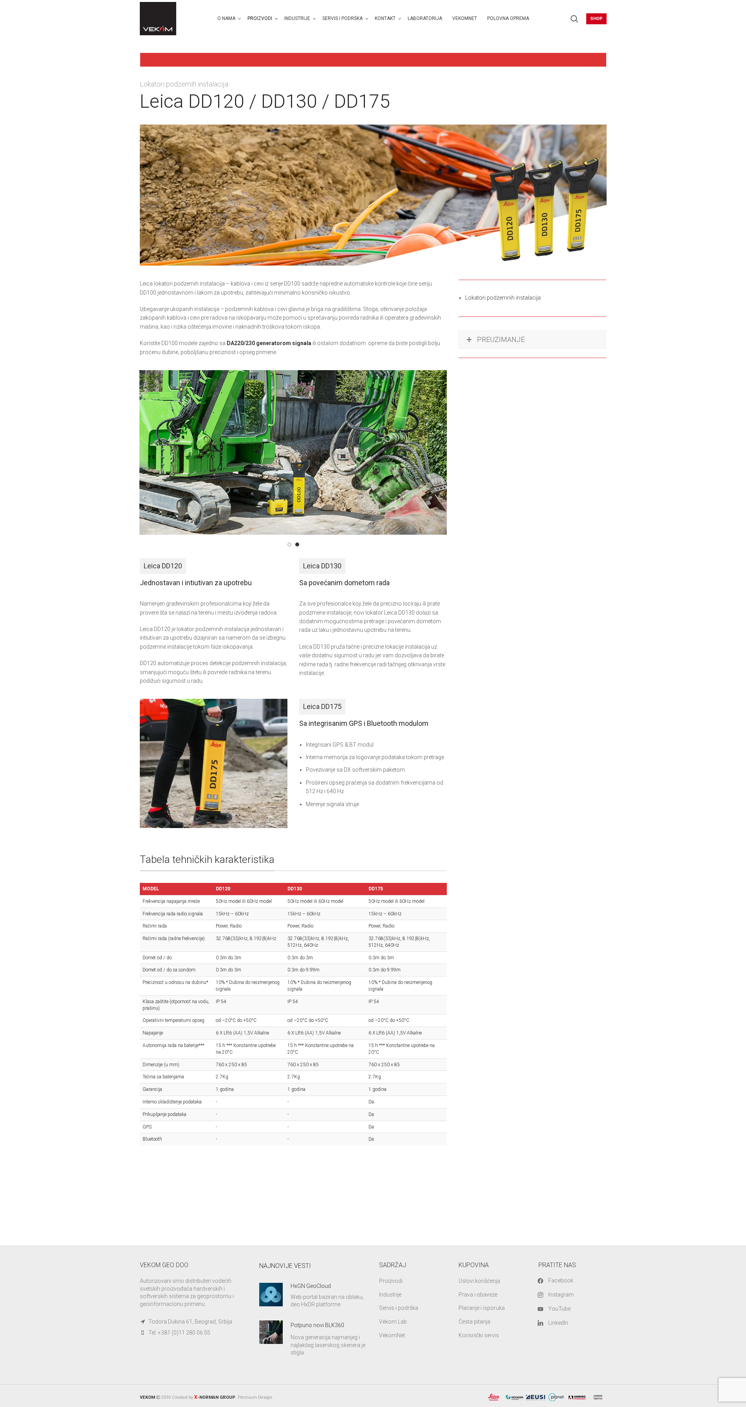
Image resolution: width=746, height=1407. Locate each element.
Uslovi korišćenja (479, 1281)
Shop (596, 18)
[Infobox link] (313, 1296)
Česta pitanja (474, 1321)
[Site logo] (158, 18)
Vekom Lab (393, 1321)
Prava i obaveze (478, 1294)
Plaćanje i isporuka (482, 1308)
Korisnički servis (479, 1335)
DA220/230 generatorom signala (269, 343)
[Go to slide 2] (297, 544)
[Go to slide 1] (289, 544)
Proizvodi (391, 1281)
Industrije (390, 1294)
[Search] (574, 19)
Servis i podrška (398, 1308)
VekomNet (392, 1335)
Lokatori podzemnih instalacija (503, 298)
